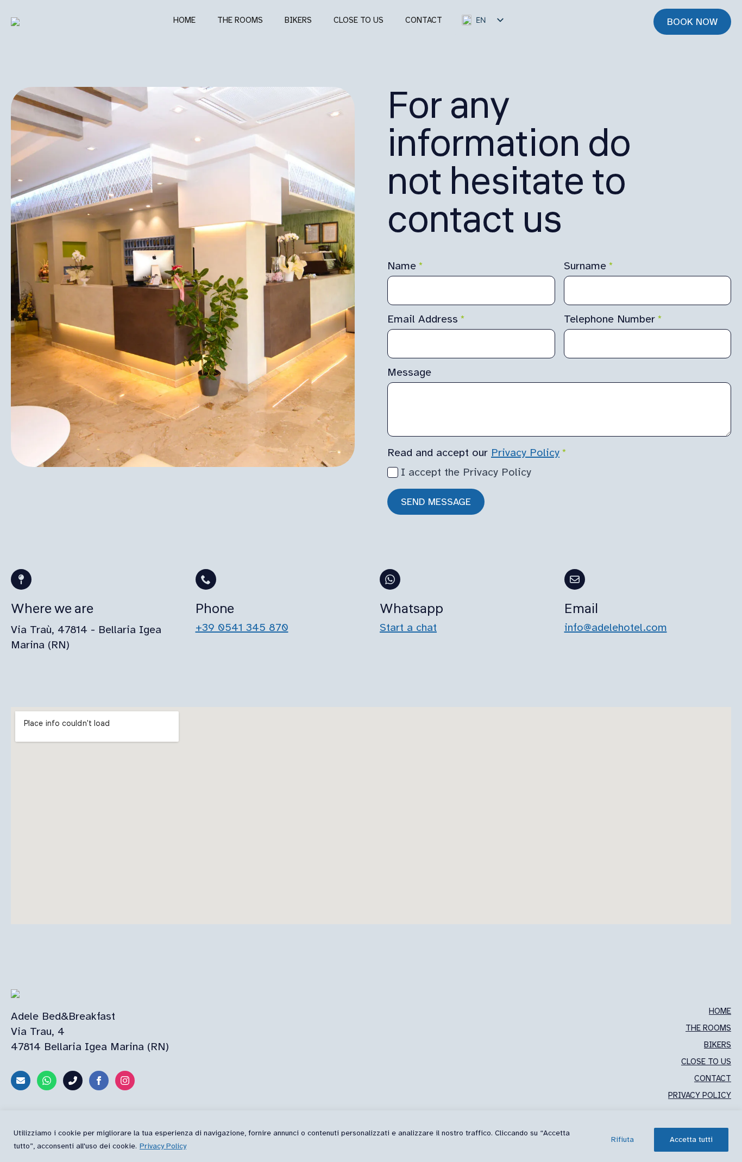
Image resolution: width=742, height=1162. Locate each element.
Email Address (426, 319)
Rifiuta (622, 1139)
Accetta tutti (691, 1139)
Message (409, 372)
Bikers (298, 20)
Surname (588, 266)
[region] (371, 1136)
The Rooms (708, 1028)
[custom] (20, 1080)
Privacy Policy (163, 1146)
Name (405, 266)
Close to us (358, 20)
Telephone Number (613, 319)
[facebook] (99, 1080)
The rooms (240, 20)
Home (184, 20)
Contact (423, 20)
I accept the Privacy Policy (466, 472)
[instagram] (125, 1080)
